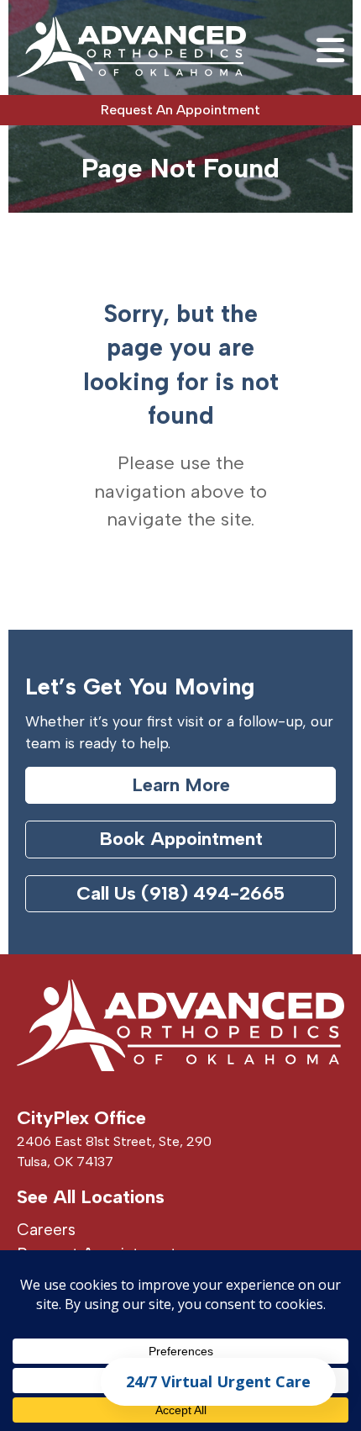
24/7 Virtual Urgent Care (218, 1381)
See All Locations (91, 1196)
